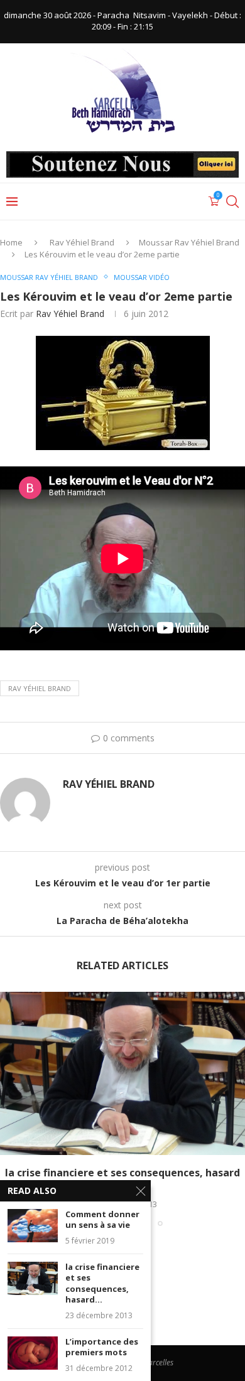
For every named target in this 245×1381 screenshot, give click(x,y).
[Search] (232, 201)
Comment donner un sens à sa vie (102, 1220)
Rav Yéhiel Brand (82, 242)
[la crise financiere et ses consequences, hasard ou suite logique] (122, 1073)
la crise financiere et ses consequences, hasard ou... (122, 1179)
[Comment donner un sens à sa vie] (33, 1225)
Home (11, 242)
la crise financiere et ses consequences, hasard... (102, 1284)
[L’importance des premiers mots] (33, 1353)
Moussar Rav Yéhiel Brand (189, 242)
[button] (10, 1108)
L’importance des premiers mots (101, 1347)
